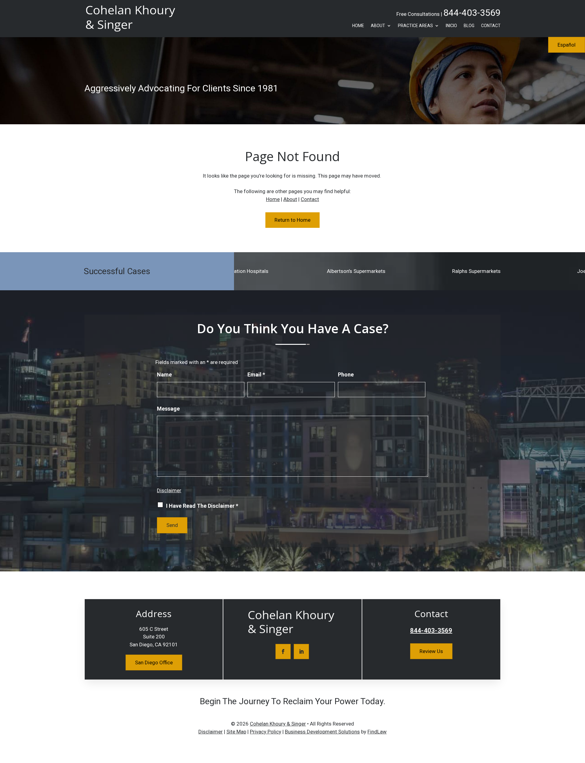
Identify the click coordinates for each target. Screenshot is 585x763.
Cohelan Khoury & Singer (278, 724)
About (378, 25)
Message (168, 408)
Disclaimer (169, 490)
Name (164, 374)
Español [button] (567, 45)
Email (256, 374)
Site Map (236, 732)
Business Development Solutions (322, 732)
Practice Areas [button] (415, 25)
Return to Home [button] (292, 220)
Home (358, 25)
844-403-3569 (472, 12)
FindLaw (377, 732)
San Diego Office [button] (154, 662)
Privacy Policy (265, 732)
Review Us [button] (431, 651)
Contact (491, 25)
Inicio (451, 25)
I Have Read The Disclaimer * (202, 506)
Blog (469, 25)
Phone (346, 374)
